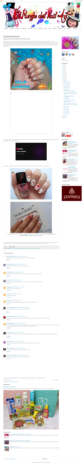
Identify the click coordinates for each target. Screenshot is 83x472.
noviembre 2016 (67, 83)
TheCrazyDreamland (10, 264)
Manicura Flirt (66, 98)
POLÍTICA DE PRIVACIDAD (10, 459)
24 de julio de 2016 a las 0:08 (20, 348)
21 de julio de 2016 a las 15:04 (20, 264)
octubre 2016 (66, 84)
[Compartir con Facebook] (13, 247)
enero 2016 (66, 114)
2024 (64, 68)
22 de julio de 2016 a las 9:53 (16, 300)
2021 (64, 72)
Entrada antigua (56, 379)
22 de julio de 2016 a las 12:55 (24, 307)
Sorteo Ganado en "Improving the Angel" (71, 104)
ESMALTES (17, 28)
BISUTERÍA (40, 28)
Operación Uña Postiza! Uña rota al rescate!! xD (73, 159)
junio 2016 (66, 106)
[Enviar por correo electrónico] (9, 247)
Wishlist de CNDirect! (67, 101)
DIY (64, 28)
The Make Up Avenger (10, 323)
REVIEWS (54, 28)
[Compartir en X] (12, 247)
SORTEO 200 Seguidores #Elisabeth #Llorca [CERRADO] (20, 440)
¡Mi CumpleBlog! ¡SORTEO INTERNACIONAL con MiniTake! (20, 434)
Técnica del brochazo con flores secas (70, 92)
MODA (35, 28)
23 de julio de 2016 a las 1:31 (19, 332)
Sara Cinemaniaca (9, 332)
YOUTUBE (60, 28)
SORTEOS (69, 28)
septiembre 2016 (67, 86)
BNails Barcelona (10, 248)
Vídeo (31, 248)
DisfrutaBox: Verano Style (14, 446)
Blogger (49, 462)
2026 (64, 65)
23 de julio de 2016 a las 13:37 (18, 341)
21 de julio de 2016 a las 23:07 (15, 293)
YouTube (38, 248)
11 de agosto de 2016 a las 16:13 (22, 355)
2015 (64, 116)
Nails (25, 248)
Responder (8, 260)
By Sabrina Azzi (15, 248)
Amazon (28, 234)
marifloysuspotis (9, 341)
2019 (64, 75)
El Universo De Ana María (11, 355)
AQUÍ (17, 140)
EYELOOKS (30, 28)
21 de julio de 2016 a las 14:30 (21, 256)
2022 (64, 71)
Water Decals (34, 248)
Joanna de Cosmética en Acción (12, 307)
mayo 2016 (66, 108)
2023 (64, 69)
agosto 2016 (66, 87)
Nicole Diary (28, 248)
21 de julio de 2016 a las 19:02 (15, 280)
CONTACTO (75, 28)
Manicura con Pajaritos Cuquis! (69, 90)
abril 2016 (65, 109)
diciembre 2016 (66, 81)
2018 (64, 77)
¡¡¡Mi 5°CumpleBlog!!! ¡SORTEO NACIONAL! (72, 167)
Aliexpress (36, 234)
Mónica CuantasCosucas (11, 256)
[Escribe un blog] (10, 247)
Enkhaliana (8, 300)
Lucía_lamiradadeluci (10, 348)
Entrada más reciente (7, 379)
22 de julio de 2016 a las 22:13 (21, 316)
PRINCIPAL (6, 28)
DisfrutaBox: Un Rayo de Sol (9, 386)
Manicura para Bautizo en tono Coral (70, 103)
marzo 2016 (66, 111)
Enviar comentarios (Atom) (13, 381)
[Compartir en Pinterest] (14, 247)
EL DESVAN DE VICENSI (10, 316)
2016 (64, 80)
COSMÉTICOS (23, 28)
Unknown (8, 293)
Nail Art (23, 248)
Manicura (19, 248)
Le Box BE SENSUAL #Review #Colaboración (69, 96)
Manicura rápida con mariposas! (69, 100)
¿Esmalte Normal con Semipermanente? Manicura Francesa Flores (73, 142)
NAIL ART (12, 28)
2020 (64, 74)
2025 (64, 66)
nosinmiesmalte (9, 272)
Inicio (32, 379)
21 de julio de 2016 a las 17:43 (18, 272)
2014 (64, 117)
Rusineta (8, 280)
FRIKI (45, 28)
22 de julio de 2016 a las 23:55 (20, 323)
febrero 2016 (66, 112)
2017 (64, 78)
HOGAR (49, 28)
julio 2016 (65, 89)
